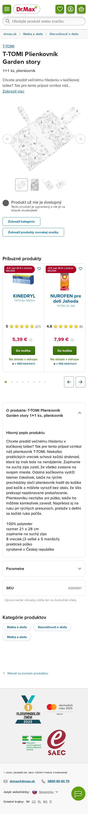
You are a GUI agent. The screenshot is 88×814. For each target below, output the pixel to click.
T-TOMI (8, 46)
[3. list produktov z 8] (17, 382)
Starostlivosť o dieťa (52, 627)
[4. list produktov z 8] (23, 382)
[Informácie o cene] (30, 339)
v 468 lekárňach (25, 363)
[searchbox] (44, 21)
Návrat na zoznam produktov (27, 673)
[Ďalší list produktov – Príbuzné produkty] (80, 382)
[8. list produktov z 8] (45, 382)
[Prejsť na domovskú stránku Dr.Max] (26, 9)
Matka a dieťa (17, 627)
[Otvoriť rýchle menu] (7, 9)
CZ (34, 801)
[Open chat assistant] (78, 793)
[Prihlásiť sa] (70, 9)
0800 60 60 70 (58, 781)
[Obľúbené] (60, 9)
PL (39, 801)
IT (51, 801)
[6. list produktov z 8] (34, 382)
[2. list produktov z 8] (12, 382)
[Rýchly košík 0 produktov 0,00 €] (81, 9)
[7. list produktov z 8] (39, 382)
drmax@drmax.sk (22, 781)
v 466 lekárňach (66, 363)
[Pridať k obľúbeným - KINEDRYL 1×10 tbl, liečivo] (39, 268)
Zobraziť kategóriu (21, 221)
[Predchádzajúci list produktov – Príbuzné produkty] (69, 382)
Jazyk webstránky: (16, 792)
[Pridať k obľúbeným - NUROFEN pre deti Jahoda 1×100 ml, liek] (80, 268)
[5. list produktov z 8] (28, 382)
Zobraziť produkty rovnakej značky (33, 232)
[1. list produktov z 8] (6, 382)
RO (45, 801)
